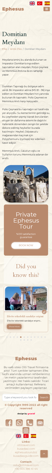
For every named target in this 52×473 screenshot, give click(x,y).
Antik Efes (16, 49)
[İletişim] (29, 422)
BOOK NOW (26, 245)
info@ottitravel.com (26, 465)
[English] (32, 3)
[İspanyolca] (47, 3)
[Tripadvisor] (40, 422)
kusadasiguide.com (26, 456)
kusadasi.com (26, 448)
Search (44, 397)
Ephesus (13, 9)
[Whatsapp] (19, 422)
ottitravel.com (26, 445)
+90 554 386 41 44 (26, 468)
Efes (4, 49)
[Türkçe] (39, 3)
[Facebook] (8, 422)
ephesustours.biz (26, 452)
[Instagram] (26, 430)
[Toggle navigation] (46, 9)
